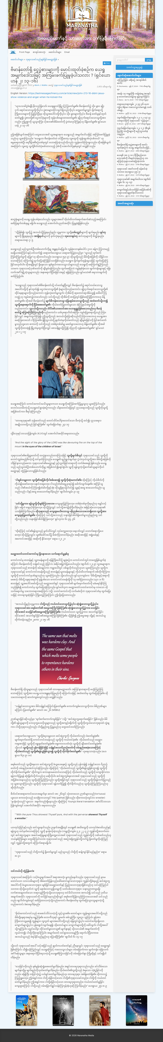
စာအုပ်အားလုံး (39, 52)
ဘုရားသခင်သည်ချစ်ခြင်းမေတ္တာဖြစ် (41, 59)
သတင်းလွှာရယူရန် (134, 67)
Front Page (24, 52)
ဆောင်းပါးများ (55, 52)
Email (67, 52)
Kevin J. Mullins (41, 85)
